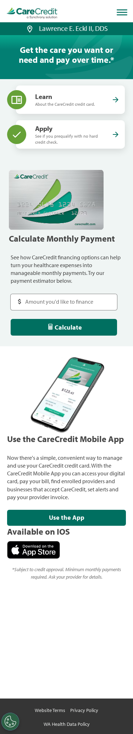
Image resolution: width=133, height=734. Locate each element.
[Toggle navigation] (123, 12)
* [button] (112, 59)
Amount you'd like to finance (45, 297)
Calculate (68, 327)
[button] (30, 28)
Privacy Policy (84, 710)
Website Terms (50, 710)
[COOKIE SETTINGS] (10, 721)
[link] (32, 13)
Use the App (66, 517)
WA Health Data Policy (67, 724)
